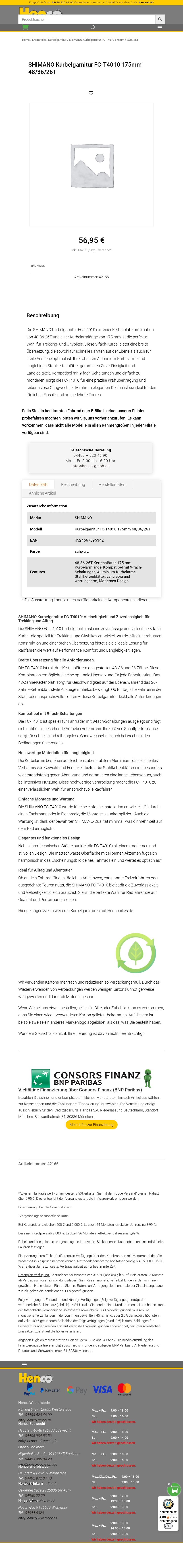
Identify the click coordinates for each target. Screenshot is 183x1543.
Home (26, 39)
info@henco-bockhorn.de (37, 1464)
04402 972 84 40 (38, 1478)
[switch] (168, 1526)
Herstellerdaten (112, 484)
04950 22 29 (35, 1496)
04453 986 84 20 (38, 1459)
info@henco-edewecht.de (37, 1441)
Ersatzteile (39, 39)
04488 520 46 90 (62, 2)
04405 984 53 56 (38, 1436)
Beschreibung (73, 484)
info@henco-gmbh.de (91, 466)
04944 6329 (34, 1513)
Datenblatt (38, 484)
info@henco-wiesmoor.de (37, 1518)
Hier (22, 910)
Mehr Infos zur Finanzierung (92, 1125)
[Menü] (176, 1499)
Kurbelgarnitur (57, 39)
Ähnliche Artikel (42, 493)
